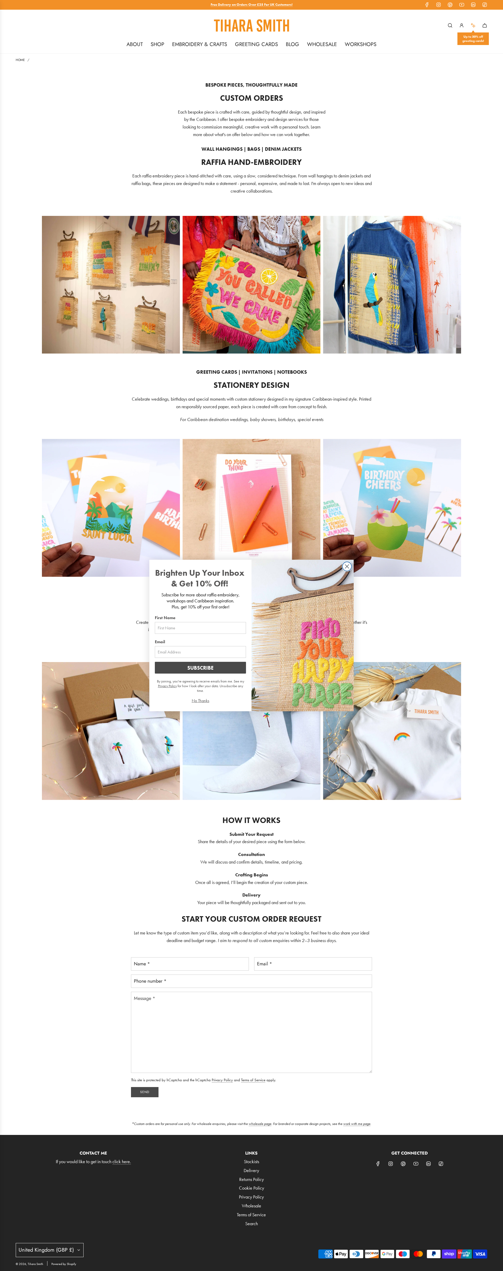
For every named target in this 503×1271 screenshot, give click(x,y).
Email (160, 642)
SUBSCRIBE (200, 667)
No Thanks (200, 700)
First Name (165, 617)
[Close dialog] (347, 566)
